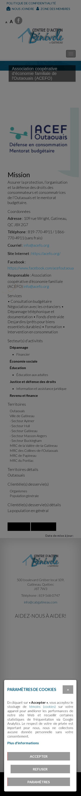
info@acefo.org (36, 245)
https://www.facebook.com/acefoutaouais (42, 268)
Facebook (16, 261)
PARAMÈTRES (38, 782)
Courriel (14, 245)
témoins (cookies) (42, 706)
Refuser (40, 769)
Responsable (18, 275)
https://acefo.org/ (45, 253)
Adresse (15, 218)
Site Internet (18, 253)
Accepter (39, 756)
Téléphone (17, 231)
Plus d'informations (23, 743)
